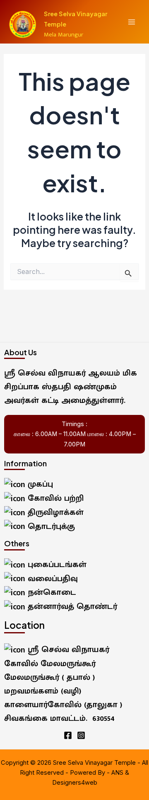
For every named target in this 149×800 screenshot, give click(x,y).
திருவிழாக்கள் (54, 512)
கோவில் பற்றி (54, 498)
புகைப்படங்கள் (56, 565)
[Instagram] (81, 735)
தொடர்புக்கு (50, 526)
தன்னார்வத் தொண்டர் (71, 606)
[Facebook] (68, 735)
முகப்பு (39, 484)
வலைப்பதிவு (51, 579)
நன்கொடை (50, 592)
